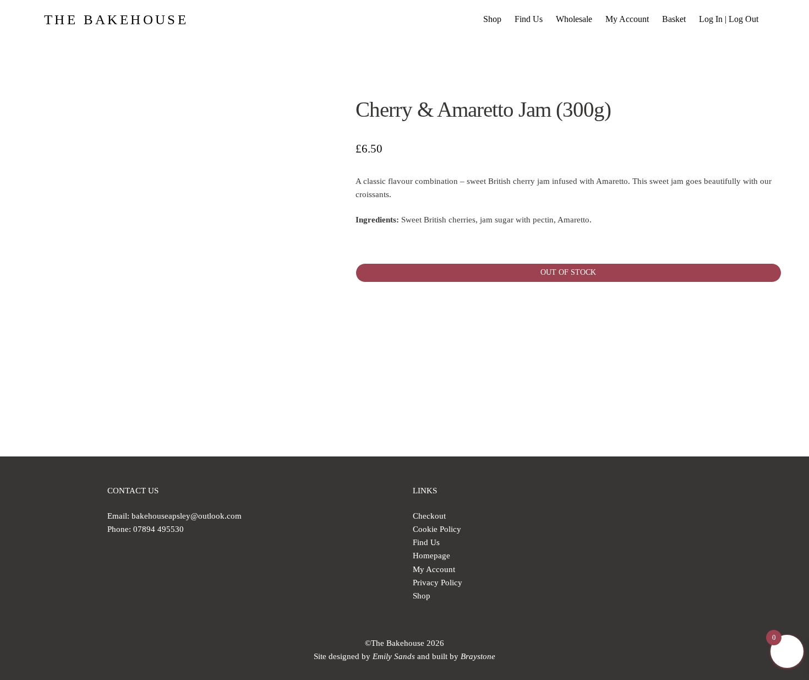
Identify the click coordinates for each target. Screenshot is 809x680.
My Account (627, 19)
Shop (492, 19)
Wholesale (574, 19)
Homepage (431, 555)
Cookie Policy (437, 529)
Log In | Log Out (728, 19)
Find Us (529, 19)
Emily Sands (394, 656)
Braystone (478, 656)
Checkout (429, 516)
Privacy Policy (437, 582)
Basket (674, 19)
